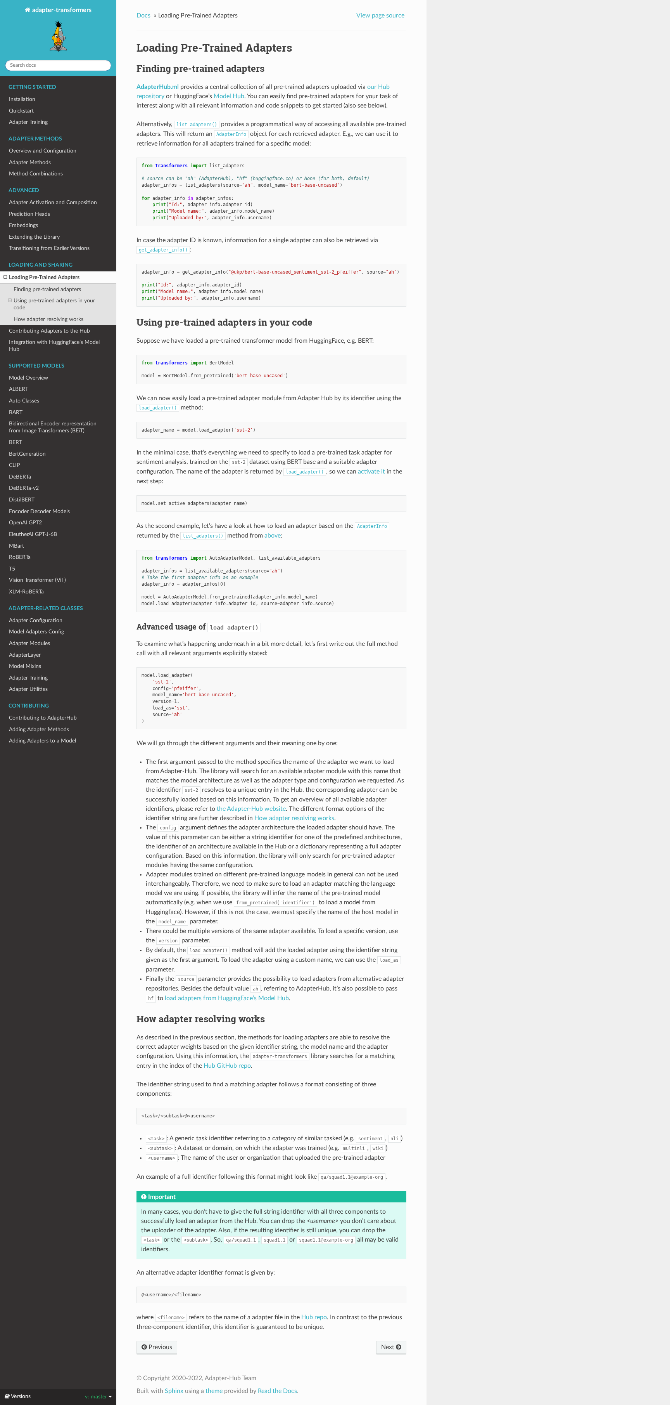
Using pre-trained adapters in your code (54, 304)
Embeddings (23, 225)
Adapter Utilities (28, 689)
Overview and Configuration (42, 151)
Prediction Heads (29, 214)
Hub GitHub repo (227, 1066)
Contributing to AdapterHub (43, 718)
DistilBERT (22, 500)
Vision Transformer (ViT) (37, 580)
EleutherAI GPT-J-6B (33, 534)
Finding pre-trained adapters (47, 289)
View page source (380, 15)
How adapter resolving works (48, 319)
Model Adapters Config (36, 632)
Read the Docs (277, 1391)
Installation (22, 99)
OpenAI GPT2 (25, 523)
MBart (16, 546)
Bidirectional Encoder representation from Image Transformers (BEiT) (53, 427)
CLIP (14, 465)
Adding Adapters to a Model (42, 741)
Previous (159, 1347)
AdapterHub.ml (157, 87)
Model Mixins (25, 666)
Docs (143, 15)
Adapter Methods (30, 162)
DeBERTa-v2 (24, 488)
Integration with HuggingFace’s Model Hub (54, 345)
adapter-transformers (61, 10)
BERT (15, 442)
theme (214, 1391)
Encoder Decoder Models (39, 511)
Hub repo (314, 1317)
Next (388, 1347)
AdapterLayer (25, 655)
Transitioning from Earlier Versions (49, 248)
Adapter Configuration (35, 620)
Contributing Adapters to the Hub (49, 331)
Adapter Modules (29, 643)
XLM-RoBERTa (26, 592)
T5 (12, 569)
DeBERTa (20, 477)
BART (15, 412)
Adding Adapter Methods (39, 729)
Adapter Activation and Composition (53, 202)
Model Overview (28, 378)
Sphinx (174, 1391)
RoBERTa (20, 557)
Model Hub (229, 96)
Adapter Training (28, 122)
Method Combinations (36, 174)
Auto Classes (24, 401)
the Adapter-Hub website (251, 809)
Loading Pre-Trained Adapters (44, 277)
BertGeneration (27, 454)
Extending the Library (34, 237)
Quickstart (21, 111)
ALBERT (18, 389)
